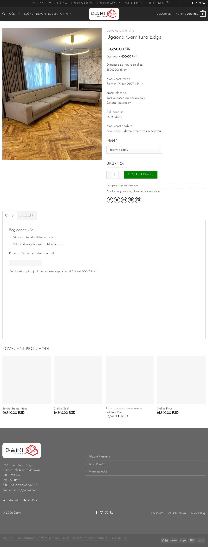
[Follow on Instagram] (196, 3)
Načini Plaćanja (99, 456)
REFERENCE (156, 3)
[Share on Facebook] (110, 200)
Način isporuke (98, 471)
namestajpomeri (152, 191)
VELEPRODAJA (58, 3)
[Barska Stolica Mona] (26, 380)
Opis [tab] (9, 215)
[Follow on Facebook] (192, 3)
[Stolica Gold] (78, 380)
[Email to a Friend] (124, 200)
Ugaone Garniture (120, 31)
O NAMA (66, 14)
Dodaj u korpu (141, 174)
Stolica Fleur (164, 408)
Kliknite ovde (44, 237)
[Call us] (203, 3)
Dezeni (53, 14)
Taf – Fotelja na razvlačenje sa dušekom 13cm (124, 410)
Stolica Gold (61, 408)
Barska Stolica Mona (14, 408)
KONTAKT (39, 3)
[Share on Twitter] (117, 200)
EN (171, 2)
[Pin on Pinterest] (131, 200)
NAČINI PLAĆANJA (108, 3)
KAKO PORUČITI (134, 3)
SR (186, 2)
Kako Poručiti (97, 464)
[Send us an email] (200, 3)
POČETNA (14, 14)
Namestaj (138, 191)
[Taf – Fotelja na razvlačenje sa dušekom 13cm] (130, 380)
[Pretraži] (3, 14)
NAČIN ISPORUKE (82, 3)
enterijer (127, 191)
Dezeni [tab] (27, 215)
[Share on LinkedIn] (138, 200)
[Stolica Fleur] (181, 380)
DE (178, 2)
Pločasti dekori (34, 14)
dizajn (119, 191)
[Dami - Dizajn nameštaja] (104, 14)
